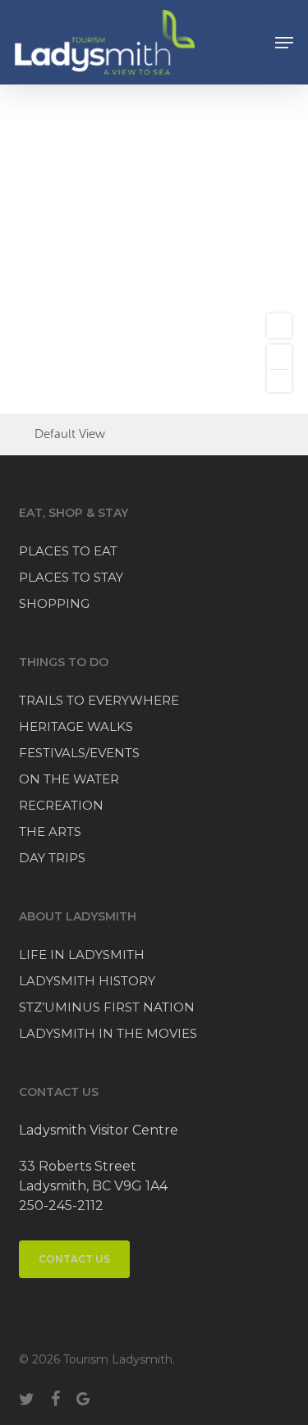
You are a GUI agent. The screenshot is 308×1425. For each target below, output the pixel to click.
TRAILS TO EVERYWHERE (99, 700)
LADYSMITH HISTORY (87, 981)
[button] (284, 42)
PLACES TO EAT (68, 551)
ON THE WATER (69, 779)
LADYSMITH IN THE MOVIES (108, 1033)
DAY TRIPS (52, 858)
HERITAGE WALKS (76, 726)
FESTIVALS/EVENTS (79, 752)
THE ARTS (50, 831)
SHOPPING (54, 603)
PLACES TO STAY (71, 577)
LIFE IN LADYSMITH (82, 954)
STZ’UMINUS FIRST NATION (107, 1007)
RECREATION (61, 805)
